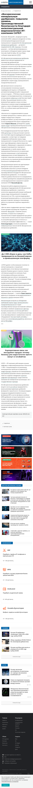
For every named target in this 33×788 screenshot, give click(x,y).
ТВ (15, 730)
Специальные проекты (18, 723)
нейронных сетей (16, 98)
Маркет (17, 726)
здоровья (12, 74)
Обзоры (4, 726)
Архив (4, 728)
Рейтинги (4, 724)
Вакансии (4, 743)
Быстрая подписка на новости (12, 755)
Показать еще (16, 656)
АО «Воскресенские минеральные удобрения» (15, 58)
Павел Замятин (26, 293)
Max (16, 739)
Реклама (4, 741)
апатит (20, 407)
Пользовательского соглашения (10, 781)
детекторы (8, 133)
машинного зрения (7, 297)
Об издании (5, 739)
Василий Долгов (17, 183)
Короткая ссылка (8, 426)
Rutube (17, 745)
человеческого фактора (21, 309)
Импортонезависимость (16, 2)
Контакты (4, 745)
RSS (5, 757)
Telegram (17, 747)
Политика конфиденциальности (12, 759)
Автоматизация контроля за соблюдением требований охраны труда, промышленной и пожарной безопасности (14, 303)
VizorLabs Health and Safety (19, 317)
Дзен (16, 749)
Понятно (5, 785)
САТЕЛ (9, 39)
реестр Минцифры (6, 321)
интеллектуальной (11, 170)
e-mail (18, 153)
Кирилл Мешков (10, 123)
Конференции (19, 720)
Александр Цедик (7, 224)
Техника (17, 728)
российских (13, 387)
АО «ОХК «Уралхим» (15, 47)
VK (15, 741)
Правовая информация (10, 763)
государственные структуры (9, 382)
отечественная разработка (16, 319)
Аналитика (5, 722)
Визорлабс (11, 211)
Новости (4, 720)
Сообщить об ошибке (10, 761)
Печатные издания (20, 732)
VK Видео (17, 743)
